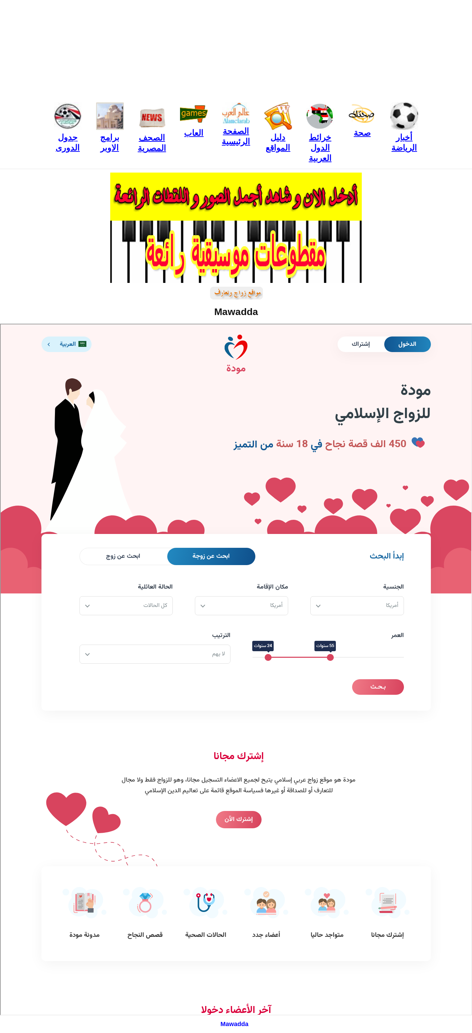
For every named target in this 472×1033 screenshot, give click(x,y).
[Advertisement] (236, 48)
